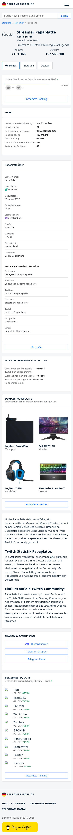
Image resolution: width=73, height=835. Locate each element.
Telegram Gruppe (36, 651)
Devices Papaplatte (18, 398)
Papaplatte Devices (36, 504)
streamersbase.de (20, 4)
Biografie (29, 65)
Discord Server (39, 644)
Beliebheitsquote (17, 677)
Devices (45, 65)
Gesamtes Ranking (36, 98)
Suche (64, 15)
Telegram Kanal (36, 659)
